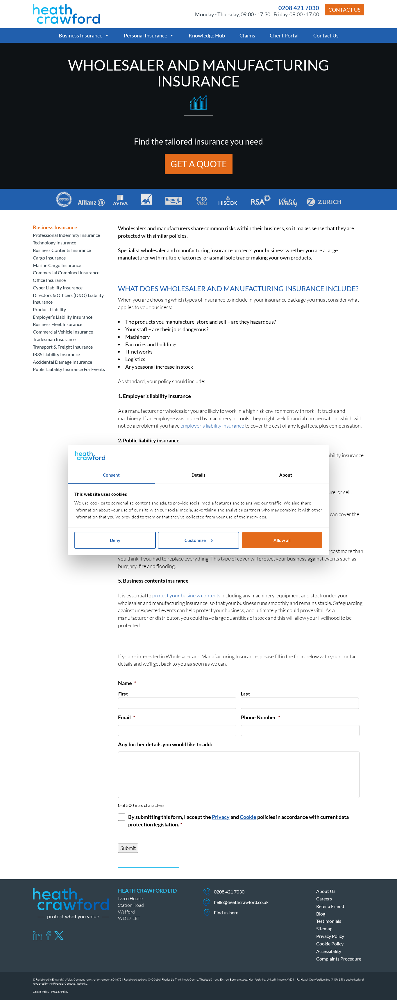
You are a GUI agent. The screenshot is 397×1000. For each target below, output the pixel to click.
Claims (247, 35)
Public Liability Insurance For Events (69, 369)
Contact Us (344, 9)
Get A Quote (199, 163)
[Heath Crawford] (66, 13)
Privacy (221, 817)
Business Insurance (80, 35)
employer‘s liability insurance (212, 425)
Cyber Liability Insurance (58, 287)
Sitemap (324, 928)
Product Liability (49, 309)
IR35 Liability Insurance (56, 354)
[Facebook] (48, 935)
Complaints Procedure (338, 958)
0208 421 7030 (298, 7)
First (123, 693)
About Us (325, 891)
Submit (128, 848)
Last (245, 693)
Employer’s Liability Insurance (62, 317)
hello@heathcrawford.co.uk (241, 902)
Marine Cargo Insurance (57, 265)
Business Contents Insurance (62, 250)
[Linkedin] (37, 935)
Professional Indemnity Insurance (66, 235)
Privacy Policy (330, 936)
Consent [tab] (111, 475)
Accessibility (328, 951)
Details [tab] (199, 475)
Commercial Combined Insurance (66, 272)
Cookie (248, 817)
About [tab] (285, 475)
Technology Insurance (54, 242)
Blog (320, 913)
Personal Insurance (145, 35)
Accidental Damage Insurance (62, 362)
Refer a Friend (330, 906)
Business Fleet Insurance (57, 324)
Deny (115, 540)
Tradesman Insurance (54, 339)
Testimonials (328, 921)
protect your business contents (186, 595)
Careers (324, 898)
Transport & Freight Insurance (63, 346)
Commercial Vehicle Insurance (63, 331)
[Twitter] (59, 935)
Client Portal (284, 35)
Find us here (226, 912)
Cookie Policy (330, 943)
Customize (195, 540)
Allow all (282, 540)
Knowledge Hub (207, 35)
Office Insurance (49, 280)
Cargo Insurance (49, 257)
